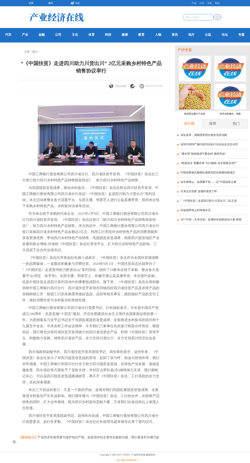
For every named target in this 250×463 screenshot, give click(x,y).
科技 (217, 3)
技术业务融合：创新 (230, 113)
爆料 (50, 3)
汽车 (8, 34)
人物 (158, 34)
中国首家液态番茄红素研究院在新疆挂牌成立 (207, 172)
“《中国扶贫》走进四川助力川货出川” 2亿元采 (208, 200)
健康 (125, 34)
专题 (241, 34)
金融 (41, 34)
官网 (31, 3)
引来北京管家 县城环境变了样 (198, 191)
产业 (194, 3)
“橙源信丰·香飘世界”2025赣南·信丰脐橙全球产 (208, 163)
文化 (209, 3)
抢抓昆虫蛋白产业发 (194, 113)
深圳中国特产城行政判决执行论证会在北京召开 (209, 144)
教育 (141, 34)
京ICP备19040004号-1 (127, 460)
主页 (27, 51)
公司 (201, 3)
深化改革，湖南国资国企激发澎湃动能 (203, 135)
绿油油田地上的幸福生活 (195, 210)
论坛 (225, 34)
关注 (77, 3)
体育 (91, 34)
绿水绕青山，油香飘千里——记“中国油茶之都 (208, 182)
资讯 (175, 34)
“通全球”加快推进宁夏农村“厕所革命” (203, 153)
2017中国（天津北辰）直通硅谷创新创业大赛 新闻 (210, 219)
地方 (191, 34)
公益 (208, 34)
